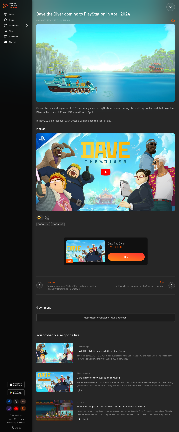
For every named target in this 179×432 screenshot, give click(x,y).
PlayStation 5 (58, 224)
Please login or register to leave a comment (105, 317)
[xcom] (16, 401)
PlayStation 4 (43, 224)
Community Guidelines (16, 422)
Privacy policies (16, 415)
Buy (126, 257)
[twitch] (9, 408)
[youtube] (16, 408)
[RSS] (23, 408)
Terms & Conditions (16, 419)
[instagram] (23, 401)
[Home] (10, 6)
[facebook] (9, 401)
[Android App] (16, 392)
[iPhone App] (16, 384)
